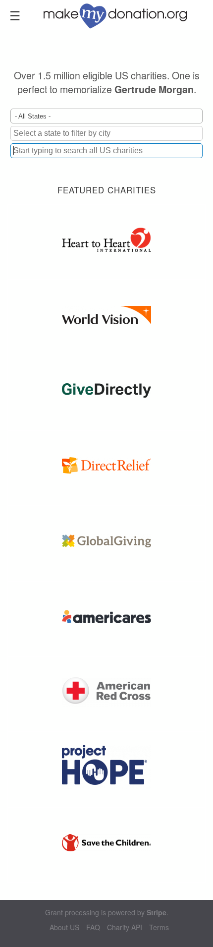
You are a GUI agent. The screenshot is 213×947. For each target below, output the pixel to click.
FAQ (93, 927)
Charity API (124, 927)
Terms (159, 927)
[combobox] (106, 150)
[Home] (121, 15)
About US (64, 927)
